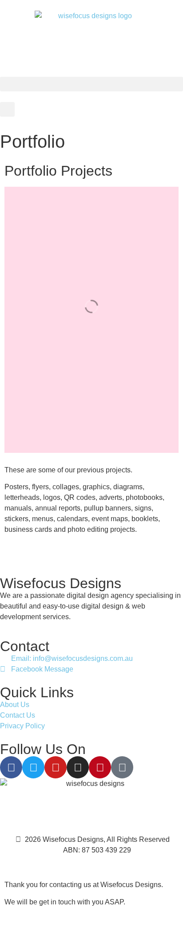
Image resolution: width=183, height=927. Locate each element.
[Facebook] (11, 767)
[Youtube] (55, 767)
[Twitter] (33, 767)
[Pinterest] (100, 767)
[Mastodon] (122, 767)
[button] (91, 84)
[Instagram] (78, 767)
